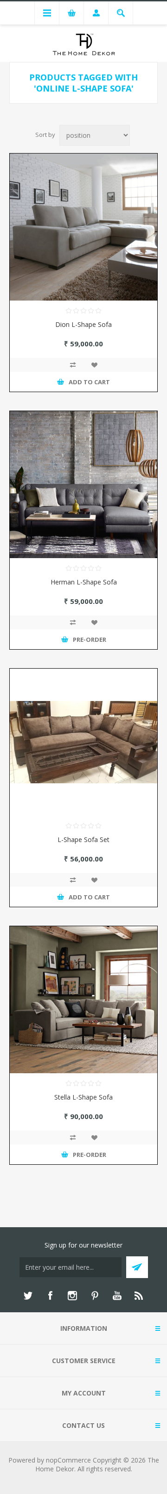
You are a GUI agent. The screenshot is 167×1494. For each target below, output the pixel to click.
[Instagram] (72, 1295)
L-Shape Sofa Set (83, 839)
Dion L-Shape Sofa (83, 324)
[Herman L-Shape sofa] (83, 484)
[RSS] (139, 1295)
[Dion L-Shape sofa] (83, 227)
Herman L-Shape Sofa (84, 582)
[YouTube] (116, 1295)
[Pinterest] (94, 1295)
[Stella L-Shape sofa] (83, 999)
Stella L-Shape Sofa (83, 1097)
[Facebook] (50, 1295)
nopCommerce (68, 1460)
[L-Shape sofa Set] (83, 742)
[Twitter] (27, 1295)
